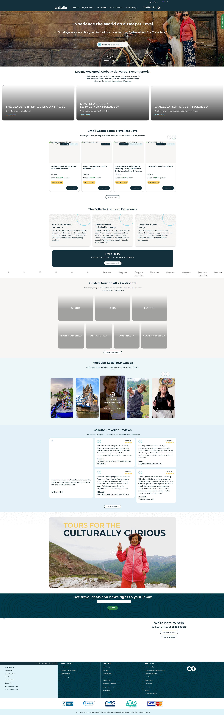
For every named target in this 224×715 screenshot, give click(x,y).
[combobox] (115, 44)
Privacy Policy (107, 679)
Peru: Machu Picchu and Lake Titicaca (113, 494)
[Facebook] (36, 662)
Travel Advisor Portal (151, 673)
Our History (106, 666)
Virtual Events (149, 676)
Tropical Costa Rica (146, 499)
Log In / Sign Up (153, 2)
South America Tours (11, 688)
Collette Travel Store (151, 693)
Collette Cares (107, 673)
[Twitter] (42, 662)
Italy (112, 404)
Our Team (106, 669)
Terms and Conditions (109, 683)
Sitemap (147, 686)
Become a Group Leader (68, 669)
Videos (147, 689)
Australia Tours (9, 679)
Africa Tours (8, 670)
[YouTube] (52, 662)
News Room (148, 679)
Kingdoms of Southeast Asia (150, 463)
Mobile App (148, 683)
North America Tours (11, 685)
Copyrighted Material (109, 686)
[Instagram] (39, 662)
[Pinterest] (49, 662)
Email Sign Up (65, 676)
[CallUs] (56, 662)
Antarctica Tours (10, 673)
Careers (105, 676)
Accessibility (106, 689)
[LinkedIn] (46, 662)
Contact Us (64, 666)
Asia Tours (8, 676)
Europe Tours (9, 682)
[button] (164, 1)
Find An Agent (65, 673)
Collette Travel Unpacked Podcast (155, 669)
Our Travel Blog (149, 666)
